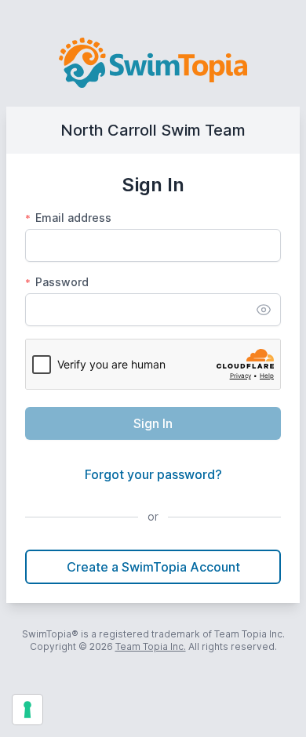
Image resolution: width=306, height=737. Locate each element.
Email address (68, 217)
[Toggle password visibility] (263, 309)
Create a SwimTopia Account (153, 567)
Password (57, 282)
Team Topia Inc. (150, 646)
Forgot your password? (153, 474)
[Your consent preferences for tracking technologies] (27, 709)
